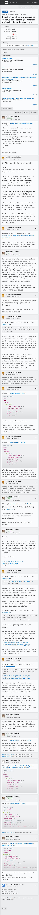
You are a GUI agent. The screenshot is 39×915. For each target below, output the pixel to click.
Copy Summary (24, 7)
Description (9, 119)
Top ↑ (4, 908)
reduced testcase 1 (7, 58)
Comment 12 (9, 717)
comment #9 (6, 613)
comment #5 (10, 509)
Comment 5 (9, 318)
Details (35, 64)
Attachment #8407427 (8, 756)
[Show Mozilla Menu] (6, 2)
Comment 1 (9, 159)
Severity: (8, 38)
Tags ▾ (26, 112)
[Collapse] (35, 117)
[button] (34, 2)
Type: (9, 34)
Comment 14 (9, 762)
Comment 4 (9, 296)
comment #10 (10, 666)
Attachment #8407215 (8, 754)
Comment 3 (9, 255)
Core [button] (14, 29)
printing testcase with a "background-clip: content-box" (18, 98)
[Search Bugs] (28, 2)
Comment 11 (9, 660)
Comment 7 (9, 438)
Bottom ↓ (18, 112)
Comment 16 (9, 839)
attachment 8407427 (17, 581)
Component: (7, 31)
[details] (29, 581)
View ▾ (35, 7)
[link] (19, 407)
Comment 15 (9, 800)
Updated (8, 374)
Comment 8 (9, 500)
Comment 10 (9, 572)
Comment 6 (9, 389)
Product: (8, 29)
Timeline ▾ (34, 112)
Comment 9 (9, 533)
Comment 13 (9, 736)
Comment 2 (9, 229)
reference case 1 (6, 68)
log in (10, 898)
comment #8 (6, 578)
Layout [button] (14, 31)
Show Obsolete (7, 108)
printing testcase (7, 88)
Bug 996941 (12, 11)
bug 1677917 (29, 45)
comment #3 (6, 324)
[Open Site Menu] (2, 2)
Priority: (8, 37)
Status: (9, 45)
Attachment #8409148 (8, 832)
